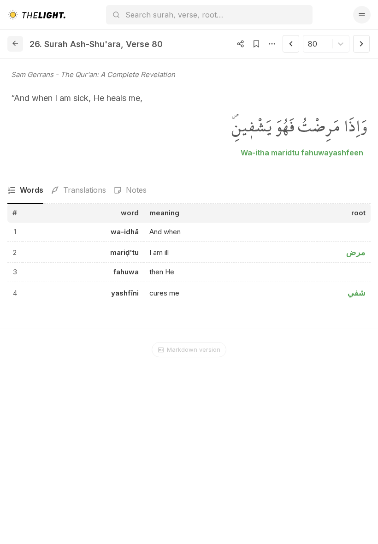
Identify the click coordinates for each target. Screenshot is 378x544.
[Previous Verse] (291, 44)
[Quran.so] (36, 14)
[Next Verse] (361, 44)
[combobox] (309, 43)
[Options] (272, 44)
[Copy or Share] (240, 44)
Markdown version (193, 349)
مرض (356, 252)
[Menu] (362, 15)
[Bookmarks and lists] (256, 44)
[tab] (25, 190)
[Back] (15, 44)
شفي (357, 292)
